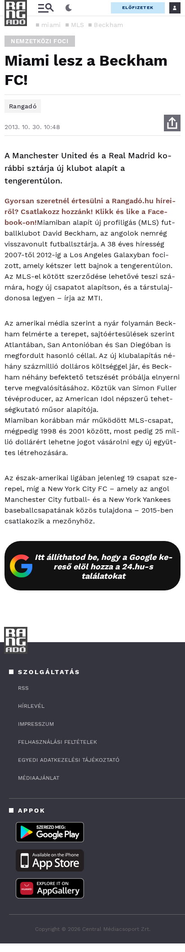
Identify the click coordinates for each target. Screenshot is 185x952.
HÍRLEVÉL (31, 706)
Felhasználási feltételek (57, 742)
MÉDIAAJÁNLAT (38, 778)
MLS (77, 24)
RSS (23, 688)
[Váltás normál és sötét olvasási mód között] (68, 8)
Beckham (108, 24)
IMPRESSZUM (36, 724)
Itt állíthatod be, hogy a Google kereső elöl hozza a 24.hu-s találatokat (103, 566)
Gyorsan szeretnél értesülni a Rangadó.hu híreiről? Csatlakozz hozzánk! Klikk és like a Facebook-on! (90, 212)
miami (51, 24)
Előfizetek (138, 7)
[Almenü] (46, 8)
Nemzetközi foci (40, 41)
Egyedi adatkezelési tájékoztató (68, 760)
